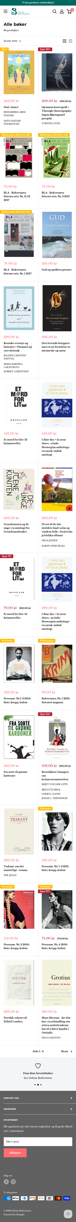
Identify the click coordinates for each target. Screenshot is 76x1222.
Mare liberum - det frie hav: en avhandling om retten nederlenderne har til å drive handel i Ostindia (56, 1025)
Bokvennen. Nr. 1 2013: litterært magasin (56, 700)
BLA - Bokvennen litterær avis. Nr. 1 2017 (18, 271)
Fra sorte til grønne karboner (15, 773)
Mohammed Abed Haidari (15, 114)
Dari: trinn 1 (11, 107)
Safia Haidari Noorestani (12, 122)
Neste (64, 1051)
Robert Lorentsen (16, 371)
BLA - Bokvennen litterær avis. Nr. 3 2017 (56, 194)
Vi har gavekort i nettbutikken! (38, 2)
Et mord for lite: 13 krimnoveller (15, 441)
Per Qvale (10, 875)
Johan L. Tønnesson (55, 798)
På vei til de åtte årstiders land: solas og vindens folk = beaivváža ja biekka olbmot (57, 530)
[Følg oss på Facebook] (6, 1181)
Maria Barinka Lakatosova (13, 365)
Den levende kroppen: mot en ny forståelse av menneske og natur (56, 347)
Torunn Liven (51, 123)
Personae (7, 640)
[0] (69, 11)
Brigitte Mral (51, 789)
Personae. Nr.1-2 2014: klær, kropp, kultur (17, 700)
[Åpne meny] (5, 11)
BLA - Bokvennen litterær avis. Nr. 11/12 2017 (17, 196)
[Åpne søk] (55, 11)
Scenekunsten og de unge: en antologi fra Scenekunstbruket (17, 528)
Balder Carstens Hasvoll (15, 357)
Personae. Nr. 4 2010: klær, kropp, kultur (55, 946)
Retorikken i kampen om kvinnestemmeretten (55, 775)
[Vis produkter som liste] (70, 41)
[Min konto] (62, 11)
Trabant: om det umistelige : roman (15, 868)
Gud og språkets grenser (57, 269)
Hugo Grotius (51, 1037)
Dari (4, 49)
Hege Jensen (50, 540)
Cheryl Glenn (51, 794)
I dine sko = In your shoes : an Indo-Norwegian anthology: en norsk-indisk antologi (56, 621)
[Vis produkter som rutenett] (64, 41)
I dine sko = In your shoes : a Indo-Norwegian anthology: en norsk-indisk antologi (56, 447)
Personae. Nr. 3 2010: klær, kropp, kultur (17, 946)
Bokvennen (46, 640)
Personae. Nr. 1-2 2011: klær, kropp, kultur (55, 868)
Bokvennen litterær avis (16, 134)
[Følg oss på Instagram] (13, 1181)
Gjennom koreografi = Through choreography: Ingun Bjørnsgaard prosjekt (57, 113)
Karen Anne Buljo (53, 546)
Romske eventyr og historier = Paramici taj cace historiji (18, 347)
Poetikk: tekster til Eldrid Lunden (15, 1019)
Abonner (15, 1152)
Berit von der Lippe (55, 784)
